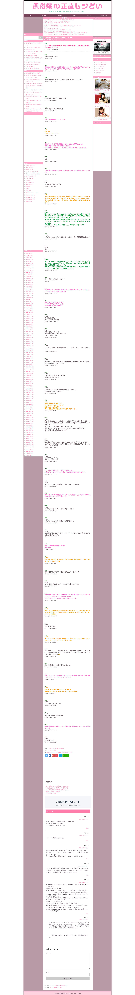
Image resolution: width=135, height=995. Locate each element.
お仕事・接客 (29, 165)
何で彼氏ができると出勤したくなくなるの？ (58, 786)
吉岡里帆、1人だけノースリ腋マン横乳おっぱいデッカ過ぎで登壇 (59, 27)
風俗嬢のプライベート (31, 193)
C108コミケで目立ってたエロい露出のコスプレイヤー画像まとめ (59, 31)
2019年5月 (28, 305)
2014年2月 (28, 438)
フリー (54, 752)
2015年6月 (28, 404)
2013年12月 (28, 442)
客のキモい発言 (29, 176)
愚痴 (27, 180)
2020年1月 (28, 289)
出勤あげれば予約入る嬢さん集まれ (56, 748)
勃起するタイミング (30, 49)
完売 (62, 752)
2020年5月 (28, 280)
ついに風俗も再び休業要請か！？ (33, 64)
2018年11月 (28, 318)
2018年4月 (28, 333)
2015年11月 (28, 394)
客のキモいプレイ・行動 (31, 174)
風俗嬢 (71, 752)
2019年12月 (28, 291)
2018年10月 (28, 320)
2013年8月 (28, 451)
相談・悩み (28, 184)
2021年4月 (28, 257)
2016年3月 (28, 386)
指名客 (67, 752)
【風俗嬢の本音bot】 (102, 40)
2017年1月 (28, 364)
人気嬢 (59, 752)
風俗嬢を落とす (29, 197)
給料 (27, 186)
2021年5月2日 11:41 (83, 835)
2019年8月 (28, 299)
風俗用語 (28, 201)
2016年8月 (28, 375)
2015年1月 (28, 415)
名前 (47, 972)
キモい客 (28, 167)
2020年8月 (28, 274)
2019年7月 (28, 301)
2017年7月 (28, 352)
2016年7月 (28, 377)
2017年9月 (28, 348)
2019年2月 (28, 312)
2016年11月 (28, 369)
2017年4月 (28, 358)
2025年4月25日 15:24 (83, 919)
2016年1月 (28, 390)
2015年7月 (28, 402)
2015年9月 (28, 398)
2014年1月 (28, 440)
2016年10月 (28, 371)
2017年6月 (28, 354)
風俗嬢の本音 (29, 195)
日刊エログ (98, 72)
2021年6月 (28, 253)
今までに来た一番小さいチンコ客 (33, 92)
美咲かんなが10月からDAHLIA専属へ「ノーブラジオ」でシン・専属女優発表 (62, 25)
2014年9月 (28, 423)
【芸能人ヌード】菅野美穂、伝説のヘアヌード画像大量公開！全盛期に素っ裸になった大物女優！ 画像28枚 (102, 105)
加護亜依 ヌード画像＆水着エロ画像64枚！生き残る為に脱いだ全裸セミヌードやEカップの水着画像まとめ (102, 91)
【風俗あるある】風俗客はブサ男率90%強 (57, 788)
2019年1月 (28, 314)
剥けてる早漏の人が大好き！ (53, 791)
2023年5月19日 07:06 (83, 882)
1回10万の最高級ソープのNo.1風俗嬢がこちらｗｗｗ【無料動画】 (102, 118)
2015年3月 (28, 411)
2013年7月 (28, 453)
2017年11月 (28, 343)
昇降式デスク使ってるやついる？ (51, 28)
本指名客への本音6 (51, 793)
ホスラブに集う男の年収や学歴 (33, 47)
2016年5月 (28, 381)
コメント (48, 953)
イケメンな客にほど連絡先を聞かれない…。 (58, 789)
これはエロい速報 (100, 66)
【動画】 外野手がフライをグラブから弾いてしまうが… (57, 21)
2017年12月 (28, 341)
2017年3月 (28, 360)
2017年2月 (28, 362)
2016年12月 (28, 367)
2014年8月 (28, 426)
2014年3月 (28, 436)
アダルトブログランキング (102, 62)
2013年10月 (28, 447)
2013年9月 (28, 449)
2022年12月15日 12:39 (83, 866)
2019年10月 (28, 295)
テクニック (28, 169)
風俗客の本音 (29, 199)
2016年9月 (28, 373)
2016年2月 (28, 388)
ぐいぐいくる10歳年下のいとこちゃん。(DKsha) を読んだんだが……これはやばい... (64, 34)
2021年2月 (28, 261)
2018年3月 (28, 335)
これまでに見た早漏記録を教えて (33, 62)
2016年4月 (28, 383)
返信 (87, 828)
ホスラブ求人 (53, 750)
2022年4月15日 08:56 (83, 847)
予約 (57, 752)
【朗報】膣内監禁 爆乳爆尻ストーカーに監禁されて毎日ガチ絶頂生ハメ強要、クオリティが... (66, 32)
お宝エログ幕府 (99, 68)
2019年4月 (28, 308)
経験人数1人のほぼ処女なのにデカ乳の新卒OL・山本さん (57, 29)
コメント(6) (62, 39)
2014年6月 (28, 430)
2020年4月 (28, 282)
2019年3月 (28, 310)
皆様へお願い (29, 182)
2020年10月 (28, 270)
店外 (65, 752)
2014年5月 (28, 432)
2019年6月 (28, 303)
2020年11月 (28, 268)
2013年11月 (28, 444)
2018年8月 (28, 324)
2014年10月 (28, 421)
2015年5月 (28, 407)
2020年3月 (28, 284)
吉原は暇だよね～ (30, 66)
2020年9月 (28, 272)
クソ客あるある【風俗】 (31, 55)
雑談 (27, 190)
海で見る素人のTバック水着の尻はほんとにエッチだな (57, 22)
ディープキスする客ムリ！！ (32, 90)
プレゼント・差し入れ (31, 171)
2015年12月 (28, 392)
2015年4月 (28, 409)
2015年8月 (28, 400)
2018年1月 (28, 339)
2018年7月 (28, 327)
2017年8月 (28, 350)
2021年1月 (28, 263)
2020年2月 (28, 287)
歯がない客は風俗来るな (31, 73)
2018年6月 (28, 329)
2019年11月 (28, 293)
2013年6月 (28, 455)
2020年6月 (28, 278)
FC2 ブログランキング (101, 64)
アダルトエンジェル (100, 70)
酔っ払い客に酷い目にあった (32, 68)
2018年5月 (28, 331)
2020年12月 (28, 265)
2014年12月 (28, 417)
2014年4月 (28, 434)
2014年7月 (28, 428)
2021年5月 (28, 255)
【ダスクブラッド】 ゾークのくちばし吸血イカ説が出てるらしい (59, 19)
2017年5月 (28, 356)
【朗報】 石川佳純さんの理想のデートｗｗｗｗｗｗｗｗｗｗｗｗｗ (60, 24)
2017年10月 (28, 345)
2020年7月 (28, 276)
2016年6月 (28, 379)
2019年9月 (28, 297)
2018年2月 (28, 337)
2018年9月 (28, 322)
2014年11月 (28, 419)
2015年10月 (28, 396)
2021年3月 (28, 259)
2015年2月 (28, 413)
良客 (27, 188)
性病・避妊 (28, 178)
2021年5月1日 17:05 (83, 819)
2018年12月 (28, 316)
